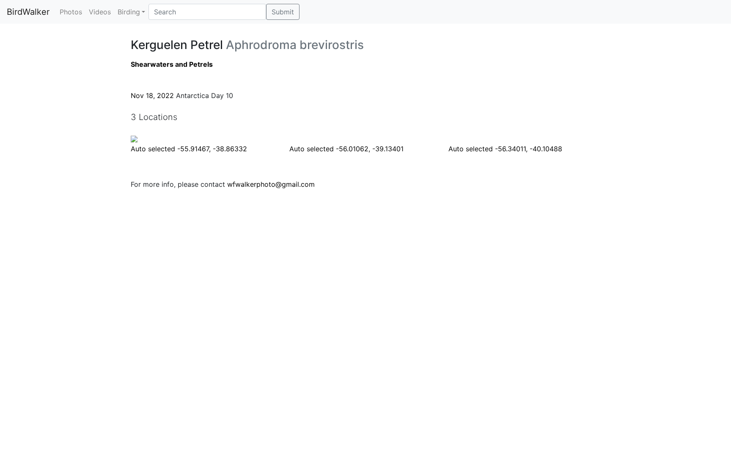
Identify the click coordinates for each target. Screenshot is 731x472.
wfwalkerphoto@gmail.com (271, 184)
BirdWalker (28, 12)
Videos (100, 12)
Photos (71, 12)
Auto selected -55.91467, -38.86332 (189, 149)
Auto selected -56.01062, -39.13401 (346, 149)
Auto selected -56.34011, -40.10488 (505, 149)
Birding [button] (129, 12)
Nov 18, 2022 (152, 95)
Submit (283, 12)
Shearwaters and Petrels (172, 64)
